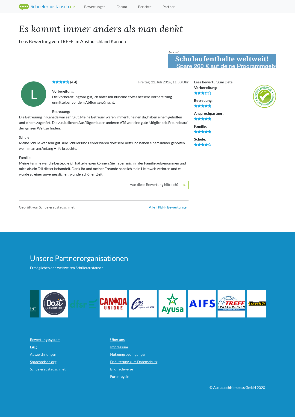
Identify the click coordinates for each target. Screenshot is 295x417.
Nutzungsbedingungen (128, 354)
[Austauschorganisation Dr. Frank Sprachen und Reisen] (101, 303)
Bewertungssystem (45, 339)
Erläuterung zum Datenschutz (133, 361)
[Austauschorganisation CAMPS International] (160, 303)
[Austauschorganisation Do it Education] (71, 303)
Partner (168, 6)
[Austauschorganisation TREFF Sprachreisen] (248, 303)
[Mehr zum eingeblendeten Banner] (222, 61)
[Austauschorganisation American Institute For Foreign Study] (219, 303)
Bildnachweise (121, 369)
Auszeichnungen (43, 354)
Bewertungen (95, 6)
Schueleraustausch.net (48, 369)
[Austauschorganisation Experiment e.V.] (42, 303)
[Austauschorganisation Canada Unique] (130, 303)
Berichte (144, 6)
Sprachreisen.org (43, 361)
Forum (122, 6)
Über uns (117, 339)
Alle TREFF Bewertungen (169, 207)
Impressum (119, 347)
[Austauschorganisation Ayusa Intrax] (189, 303)
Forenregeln (119, 376)
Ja (184, 185)
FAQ (33, 347)
